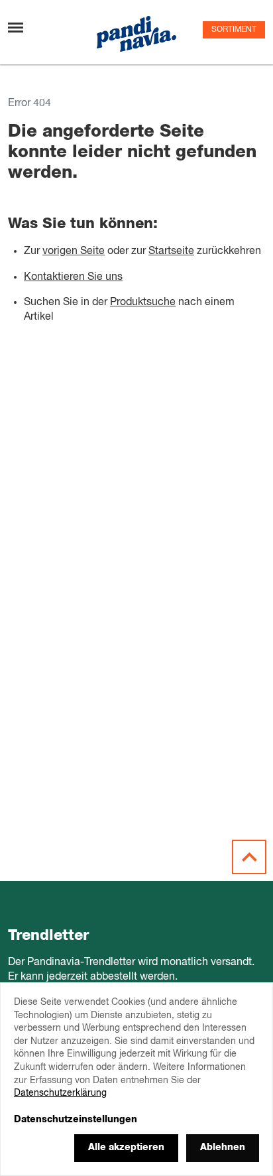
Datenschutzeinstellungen (75, 1119)
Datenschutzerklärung (60, 1093)
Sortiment (233, 30)
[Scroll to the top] (249, 857)
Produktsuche (143, 302)
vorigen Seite (73, 251)
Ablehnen (222, 1147)
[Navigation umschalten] (15, 27)
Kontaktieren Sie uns (73, 277)
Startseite (171, 251)
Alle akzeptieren (126, 1147)
